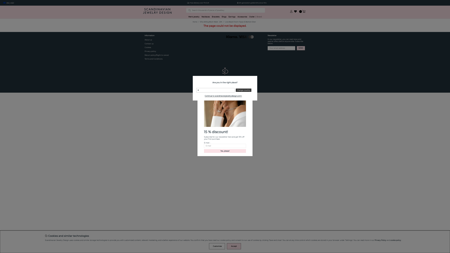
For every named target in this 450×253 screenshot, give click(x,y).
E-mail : (207, 143)
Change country (243, 90)
